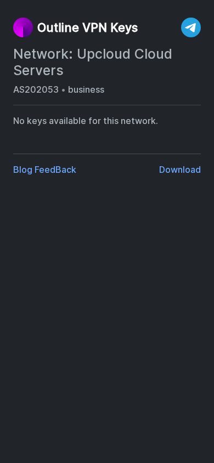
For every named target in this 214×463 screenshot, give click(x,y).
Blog (22, 169)
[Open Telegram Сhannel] (191, 27)
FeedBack (55, 169)
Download (180, 169)
